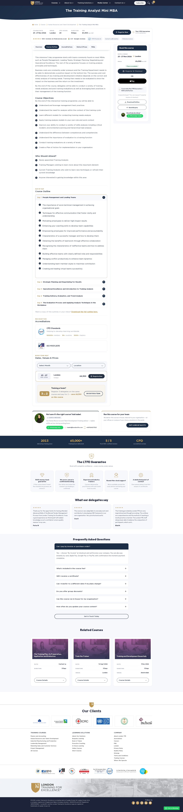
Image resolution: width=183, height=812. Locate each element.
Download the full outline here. (84, 312)
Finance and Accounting (38, 736)
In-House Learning (78, 746)
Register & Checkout (134, 71)
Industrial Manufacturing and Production (43, 741)
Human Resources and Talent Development (62, 24)
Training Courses (119, 758)
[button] (71, 376)
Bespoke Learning (78, 738)
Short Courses (76, 751)
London (116, 746)
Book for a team (93, 393)
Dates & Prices (82, 47)
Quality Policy (118, 751)
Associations (118, 738)
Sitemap (116, 753)
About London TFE (120, 736)
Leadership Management (38, 743)
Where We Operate (120, 760)
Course (43, 24)
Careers (116, 741)
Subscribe (140, 3)
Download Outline (133, 102)
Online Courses (77, 748)
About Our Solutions (78, 736)
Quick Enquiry (133, 107)
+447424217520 (91, 427)
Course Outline (51, 47)
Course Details (50, 680)
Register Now (123, 32)
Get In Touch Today (91, 616)
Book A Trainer (77, 741)
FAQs (93, 47)
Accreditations (67, 47)
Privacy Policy (118, 748)
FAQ (115, 743)
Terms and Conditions (121, 755)
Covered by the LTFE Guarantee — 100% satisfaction (132, 89)
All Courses (34, 751)
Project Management (37, 748)
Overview (38, 47)
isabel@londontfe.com (75, 427)
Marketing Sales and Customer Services (43, 746)
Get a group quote (137, 425)
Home (36, 24)
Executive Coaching (78, 743)
